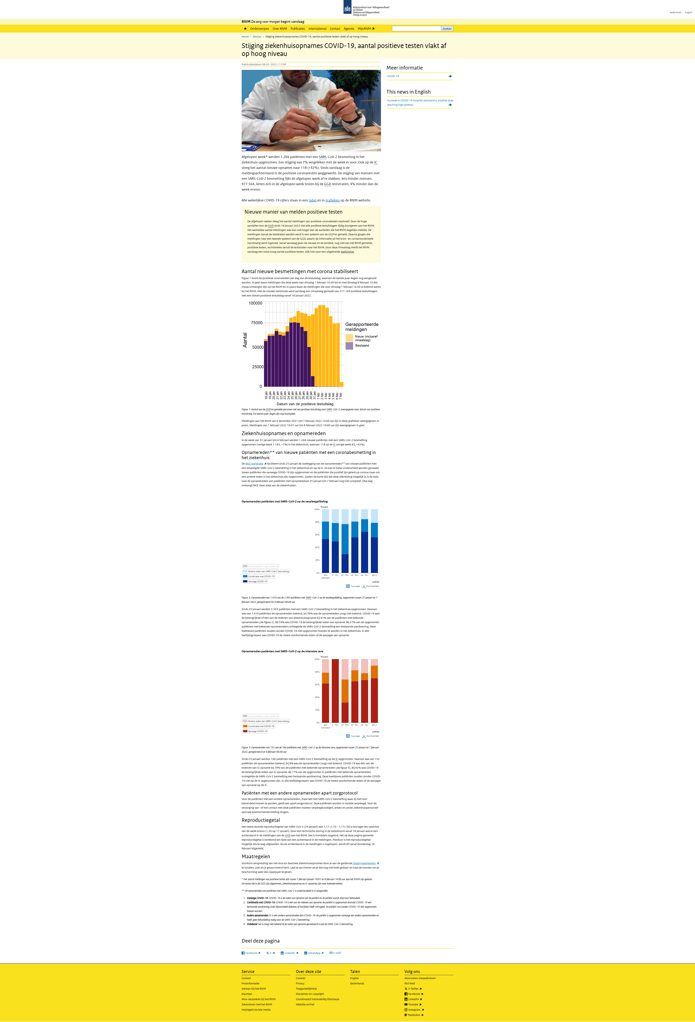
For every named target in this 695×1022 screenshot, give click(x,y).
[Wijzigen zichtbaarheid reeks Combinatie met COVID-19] (259, 576)
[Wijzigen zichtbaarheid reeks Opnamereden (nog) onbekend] (260, 566)
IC (375, 162)
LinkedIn (423, 999)
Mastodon (423, 1015)
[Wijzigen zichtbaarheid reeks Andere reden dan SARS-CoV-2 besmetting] (266, 571)
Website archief (305, 1004)
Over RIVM (280, 29)
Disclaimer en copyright (310, 994)
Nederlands (675, 12)
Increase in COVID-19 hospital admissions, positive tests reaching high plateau (420, 102)
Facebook (423, 994)
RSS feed (410, 983)
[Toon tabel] (353, 586)
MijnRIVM (367, 28)
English (688, 12)
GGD (327, 184)
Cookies (300, 978)
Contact (335, 29)
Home (245, 29)
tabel (313, 200)
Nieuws (257, 36)
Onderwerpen (259, 29)
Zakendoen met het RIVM (257, 1004)
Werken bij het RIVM (254, 988)
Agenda (349, 29)
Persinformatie (250, 983)
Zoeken (447, 28)
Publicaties (298, 29)
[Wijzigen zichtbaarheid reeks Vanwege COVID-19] (255, 581)
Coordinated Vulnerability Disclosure (317, 999)
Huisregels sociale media (256, 1009)
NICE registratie (256, 463)
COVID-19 (393, 76)
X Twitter (423, 988)
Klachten (247, 994)
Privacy (300, 983)
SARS (323, 157)
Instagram (424, 1009)
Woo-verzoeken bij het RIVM (259, 999)
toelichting (347, 251)
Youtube (422, 1004)
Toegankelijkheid (306, 988)
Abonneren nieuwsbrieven (420, 978)
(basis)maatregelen (365, 863)
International (317, 29)
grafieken (332, 200)
